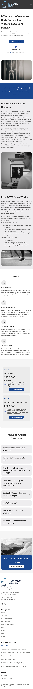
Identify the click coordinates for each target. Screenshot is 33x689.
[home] (9, 4)
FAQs (11, 52)
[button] (31, 4)
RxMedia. (11, 686)
